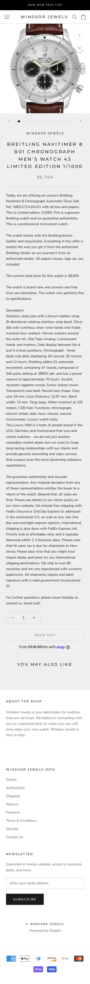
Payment (13, 812)
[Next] (81, 121)
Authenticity (15, 787)
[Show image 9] (61, 121)
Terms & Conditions (21, 820)
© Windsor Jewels (45, 924)
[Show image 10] (66, 121)
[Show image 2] (24, 121)
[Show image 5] (40, 121)
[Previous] (9, 121)
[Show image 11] (71, 121)
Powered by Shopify (45, 930)
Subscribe (24, 899)
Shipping (13, 796)
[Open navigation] (7, 17)
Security (12, 829)
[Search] (74, 17)
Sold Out (45, 635)
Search (11, 779)
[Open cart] (83, 16)
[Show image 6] (45, 121)
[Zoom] (79, 35)
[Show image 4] (35, 121)
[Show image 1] (19, 121)
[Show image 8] (55, 121)
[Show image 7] (50, 121)
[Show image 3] (29, 121)
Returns (12, 804)
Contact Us (14, 837)
